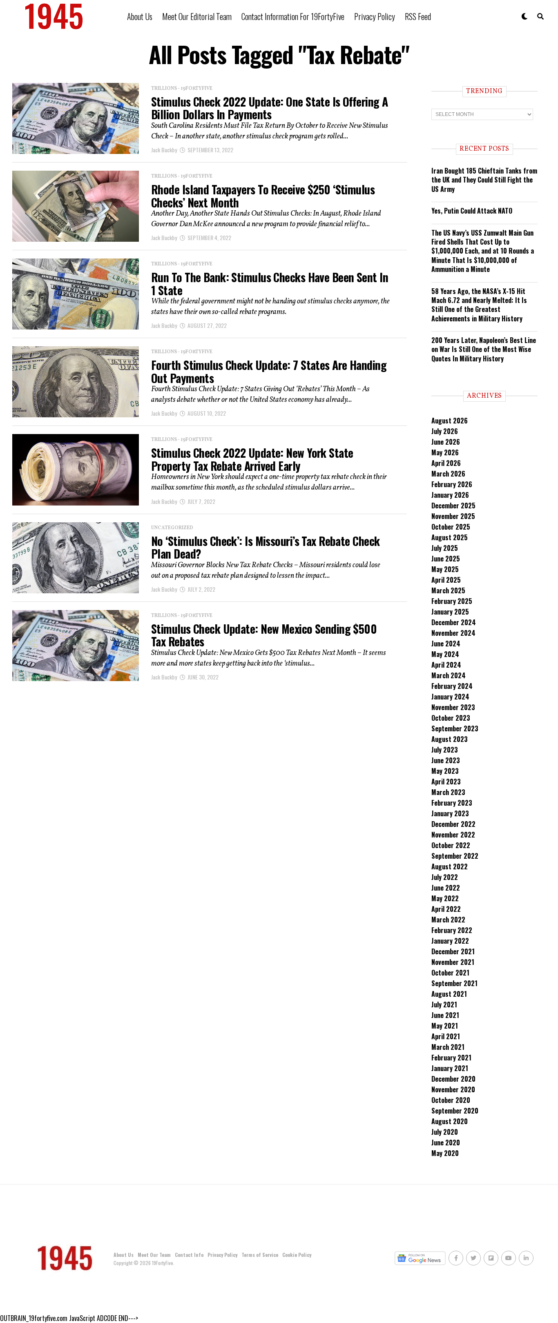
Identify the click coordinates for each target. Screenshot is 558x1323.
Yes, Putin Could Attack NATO (471, 211)
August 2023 (449, 739)
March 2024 (448, 675)
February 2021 (451, 1057)
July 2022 (444, 877)
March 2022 (448, 919)
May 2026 (445, 452)
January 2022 (450, 941)
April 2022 (446, 909)
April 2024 (446, 665)
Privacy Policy (374, 16)
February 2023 (451, 803)
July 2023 (444, 750)
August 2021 (449, 994)
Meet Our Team (154, 1254)
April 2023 (446, 781)
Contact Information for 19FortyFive (292, 16)
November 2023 (453, 707)
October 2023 (450, 718)
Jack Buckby (164, 149)
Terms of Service (259, 1254)
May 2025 (445, 569)
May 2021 (444, 1026)
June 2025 (445, 559)
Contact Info (189, 1254)
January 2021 (449, 1068)
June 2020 (445, 1142)
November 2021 (452, 962)
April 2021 (445, 1036)
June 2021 (445, 1015)
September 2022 (454, 856)
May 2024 (445, 654)
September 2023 (454, 728)
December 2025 (453, 505)
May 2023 (445, 771)
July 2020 (444, 1132)
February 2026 (451, 484)
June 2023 (445, 760)
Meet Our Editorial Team (197, 16)
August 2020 (449, 1121)
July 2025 (444, 548)
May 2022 (445, 898)
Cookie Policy (296, 1254)
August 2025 (449, 537)
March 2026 (448, 474)
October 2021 (450, 973)
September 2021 (454, 983)
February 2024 (452, 686)
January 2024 (450, 697)
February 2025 (451, 601)
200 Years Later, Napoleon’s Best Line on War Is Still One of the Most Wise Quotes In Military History (483, 349)
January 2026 (450, 495)
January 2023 (450, 813)
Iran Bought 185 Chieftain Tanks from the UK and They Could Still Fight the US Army (484, 180)
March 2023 (448, 792)
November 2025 (453, 516)
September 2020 (454, 1111)
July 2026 (444, 431)
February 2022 (451, 930)
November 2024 (453, 633)
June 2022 (445, 888)
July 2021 (444, 1004)
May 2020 (445, 1153)
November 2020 (453, 1089)
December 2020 (453, 1079)
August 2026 (449, 420)
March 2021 (447, 1047)
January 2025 (450, 612)
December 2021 (453, 951)
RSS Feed (418, 16)
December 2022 (453, 824)
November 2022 (453, 835)
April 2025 (446, 580)
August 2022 (449, 866)
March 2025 (448, 590)
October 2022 (450, 845)
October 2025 (450, 527)
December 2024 (453, 622)
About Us (139, 16)
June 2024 (445, 643)
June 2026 (445, 442)
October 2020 (450, 1100)
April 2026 (446, 463)
